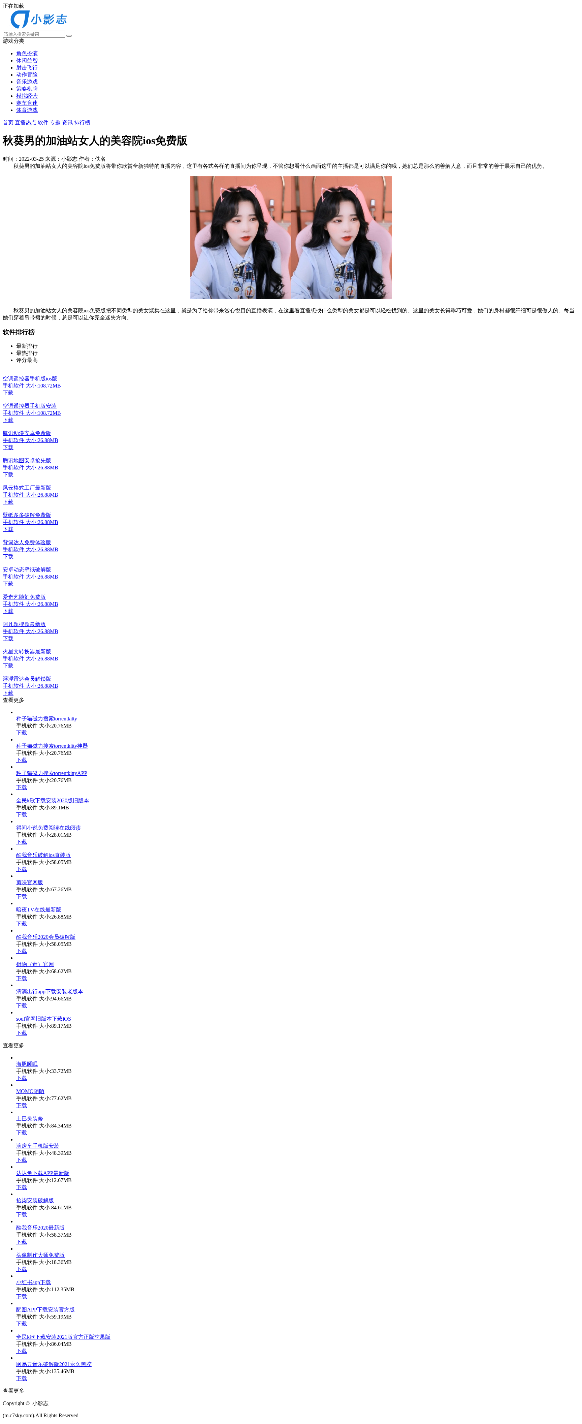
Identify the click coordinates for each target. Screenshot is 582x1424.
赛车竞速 (27, 103)
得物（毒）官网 (35, 964)
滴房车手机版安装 (37, 1146)
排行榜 (82, 122)
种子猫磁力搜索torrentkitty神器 (52, 746)
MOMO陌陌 (30, 1091)
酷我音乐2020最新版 (40, 1228)
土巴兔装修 (29, 1118)
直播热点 (25, 122)
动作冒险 (27, 75)
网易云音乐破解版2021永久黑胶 (54, 1364)
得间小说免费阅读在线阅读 (48, 828)
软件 (43, 122)
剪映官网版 (29, 882)
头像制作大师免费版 (40, 1255)
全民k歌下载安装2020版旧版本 (52, 800)
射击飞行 (27, 67)
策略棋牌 (27, 89)
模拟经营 (27, 96)
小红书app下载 (33, 1282)
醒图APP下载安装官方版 (45, 1309)
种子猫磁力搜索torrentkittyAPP (51, 773)
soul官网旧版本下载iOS (43, 1019)
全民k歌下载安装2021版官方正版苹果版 (63, 1337)
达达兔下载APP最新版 (42, 1173)
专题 (55, 122)
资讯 (67, 122)
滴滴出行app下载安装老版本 (49, 991)
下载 (21, 733)
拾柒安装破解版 (35, 1200)
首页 (8, 122)
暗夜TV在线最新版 (38, 909)
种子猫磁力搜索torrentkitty (46, 718)
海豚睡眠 (27, 1064)
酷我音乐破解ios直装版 (43, 855)
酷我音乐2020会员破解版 (45, 937)
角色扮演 (27, 53)
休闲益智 (27, 60)
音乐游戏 (27, 82)
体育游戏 (27, 110)
